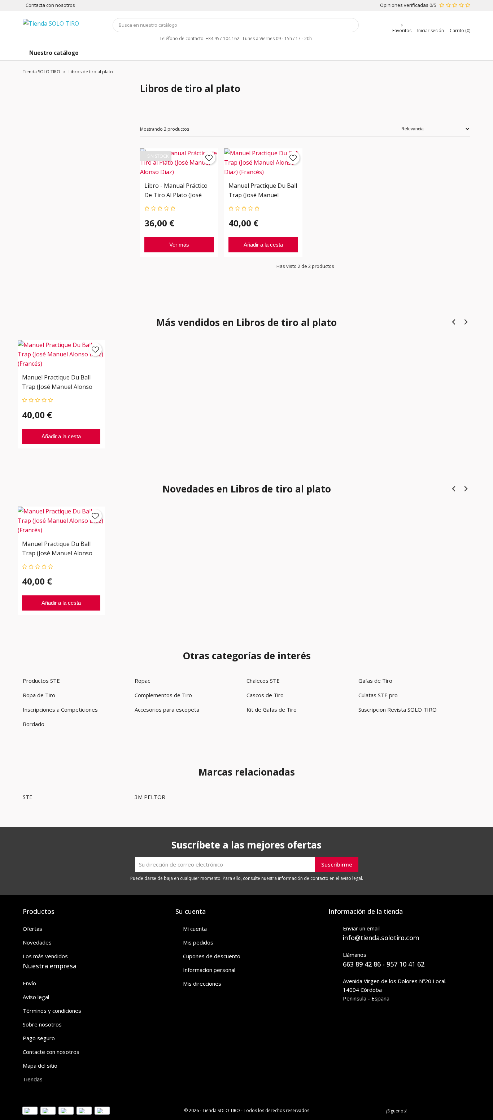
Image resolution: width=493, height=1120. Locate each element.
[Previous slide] (454, 322)
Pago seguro (39, 1038)
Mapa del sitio (40, 1065)
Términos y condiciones (52, 1010)
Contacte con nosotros (51, 1051)
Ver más (179, 245)
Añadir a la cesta (263, 245)
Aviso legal (36, 996)
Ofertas (32, 928)
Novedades (37, 942)
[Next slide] (465, 322)
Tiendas (33, 1079)
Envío (29, 983)
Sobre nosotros (42, 1024)
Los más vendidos (45, 956)
